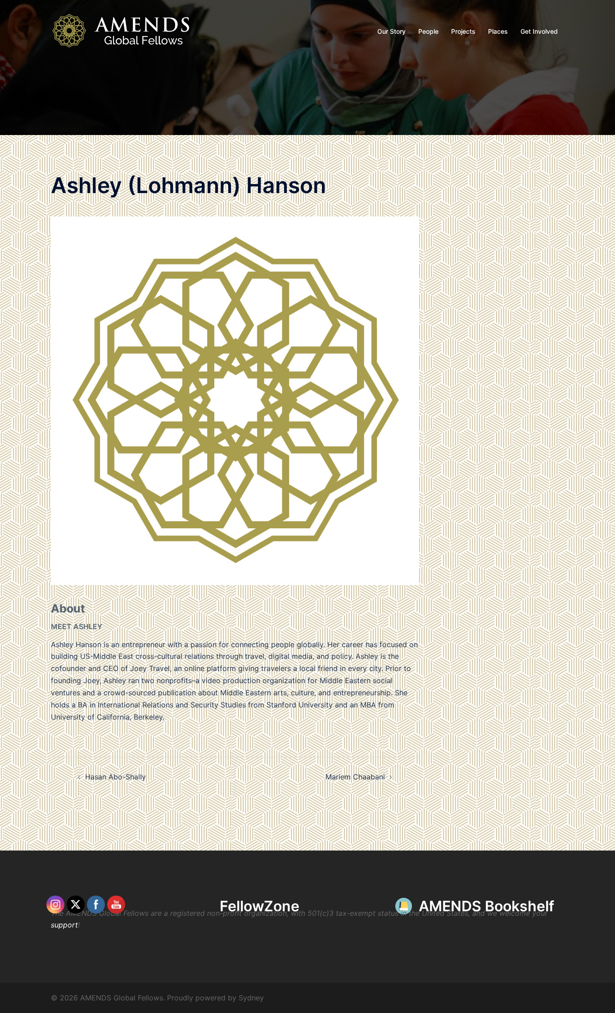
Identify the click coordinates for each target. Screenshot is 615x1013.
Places (498, 31)
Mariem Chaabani (355, 776)
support (64, 924)
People (428, 31)
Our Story (391, 31)
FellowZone (259, 906)
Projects (463, 31)
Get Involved (539, 31)
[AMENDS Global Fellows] (127, 30)
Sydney (251, 997)
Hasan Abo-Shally (115, 776)
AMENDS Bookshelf (486, 906)
